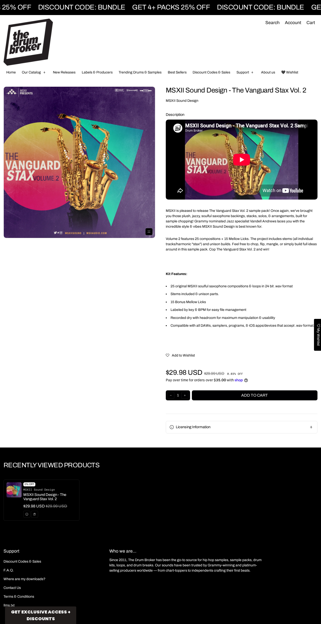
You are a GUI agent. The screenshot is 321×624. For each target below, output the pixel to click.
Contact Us (12, 588)
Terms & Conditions (19, 596)
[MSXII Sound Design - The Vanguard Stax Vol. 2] (41, 500)
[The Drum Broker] (28, 42)
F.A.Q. (9, 570)
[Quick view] (26, 514)
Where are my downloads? (24, 579)
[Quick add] (34, 514)
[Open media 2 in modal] (79, 162)
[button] (272, 23)
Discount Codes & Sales (22, 561)
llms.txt (9, 605)
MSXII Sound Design (182, 101)
